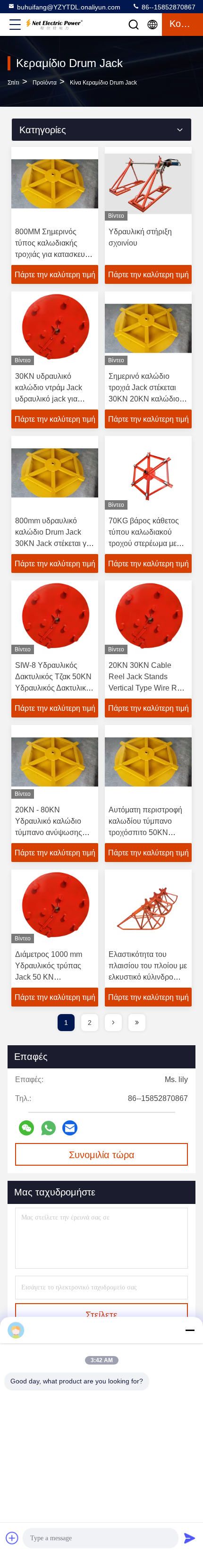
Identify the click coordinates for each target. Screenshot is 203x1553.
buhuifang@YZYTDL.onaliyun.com (68, 7)
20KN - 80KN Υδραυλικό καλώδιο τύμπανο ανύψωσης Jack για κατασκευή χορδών (48, 832)
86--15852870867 (167, 7)
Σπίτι (13, 82)
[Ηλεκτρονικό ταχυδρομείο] (70, 1128)
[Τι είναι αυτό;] (48, 1128)
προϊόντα (45, 82)
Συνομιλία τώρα (102, 1155)
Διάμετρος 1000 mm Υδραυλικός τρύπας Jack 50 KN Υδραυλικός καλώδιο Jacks (50, 977)
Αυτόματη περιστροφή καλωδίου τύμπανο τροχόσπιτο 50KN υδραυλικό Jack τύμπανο (145, 832)
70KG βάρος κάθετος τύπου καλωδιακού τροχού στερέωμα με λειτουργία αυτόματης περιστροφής (144, 543)
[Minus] (189, 1330)
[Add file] (12, 1537)
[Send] (189, 1537)
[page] (113, 1022)
